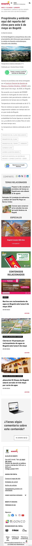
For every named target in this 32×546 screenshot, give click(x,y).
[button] (16, 177)
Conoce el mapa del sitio (12, 478)
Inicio (3, 7)
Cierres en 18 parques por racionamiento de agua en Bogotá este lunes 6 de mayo (15, 343)
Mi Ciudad (9, 7)
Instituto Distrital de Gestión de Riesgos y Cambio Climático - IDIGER (14, 157)
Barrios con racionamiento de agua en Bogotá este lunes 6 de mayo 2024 (16, 304)
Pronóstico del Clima (9, 139)
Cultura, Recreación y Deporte (12, 336)
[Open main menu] (11, 3)
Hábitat (5, 297)
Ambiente (17, 7)
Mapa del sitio (7, 538)
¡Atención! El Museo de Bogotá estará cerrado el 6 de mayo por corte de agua (16, 382)
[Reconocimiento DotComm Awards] (15, 530)
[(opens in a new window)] (24, 177)
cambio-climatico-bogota (11, 152)
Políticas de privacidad (15, 537)
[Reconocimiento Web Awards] (24, 530)
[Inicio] (5, 3)
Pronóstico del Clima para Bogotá (14, 135)
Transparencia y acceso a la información (13, 489)
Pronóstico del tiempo (10, 144)
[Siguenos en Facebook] (9, 515)
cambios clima (7, 148)
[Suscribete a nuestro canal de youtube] (23, 515)
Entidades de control (11, 482)
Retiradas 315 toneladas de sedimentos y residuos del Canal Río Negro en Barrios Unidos (15, 199)
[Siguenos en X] (16, 515)
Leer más (26, 313)
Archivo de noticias (11, 485)
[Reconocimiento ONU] (7, 530)
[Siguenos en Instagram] (19, 515)
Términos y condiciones (24, 537)
